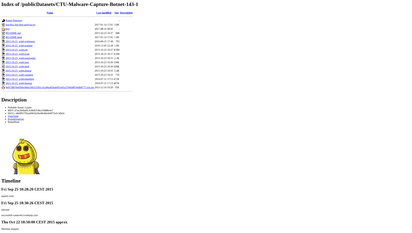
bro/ (8, 28)
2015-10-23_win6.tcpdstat (19, 45)
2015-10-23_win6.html (17, 66)
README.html (14, 37)
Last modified (103, 12)
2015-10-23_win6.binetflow (20, 79)
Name (50, 12)
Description (126, 12)
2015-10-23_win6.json (17, 62)
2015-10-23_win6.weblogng (20, 41)
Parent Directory (14, 20)
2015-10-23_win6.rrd (17, 49)
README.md (13, 33)
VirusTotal (13, 116)
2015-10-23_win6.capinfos (19, 74)
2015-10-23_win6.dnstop (18, 70)
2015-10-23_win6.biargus (19, 83)
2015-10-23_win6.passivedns (21, 58)
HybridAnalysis (16, 119)
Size (116, 12)
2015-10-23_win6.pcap (17, 54)
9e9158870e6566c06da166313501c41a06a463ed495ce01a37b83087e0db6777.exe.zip (50, 87)
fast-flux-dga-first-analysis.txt (20, 24)
